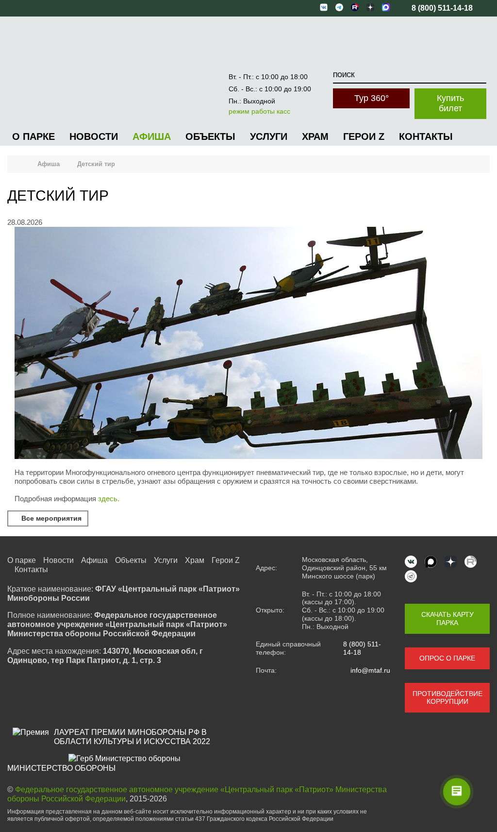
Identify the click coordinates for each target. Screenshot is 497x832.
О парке (33, 136)
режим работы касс (259, 111)
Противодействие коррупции (447, 698)
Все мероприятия (50, 518)
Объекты (210, 136)
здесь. (108, 498)
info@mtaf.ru (370, 670)
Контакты (426, 136)
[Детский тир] (248, 456)
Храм (315, 136)
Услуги (268, 136)
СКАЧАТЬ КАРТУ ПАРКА (447, 619)
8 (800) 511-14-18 (362, 648)
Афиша (152, 136)
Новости (93, 136)
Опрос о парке (447, 658)
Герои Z (363, 136)
